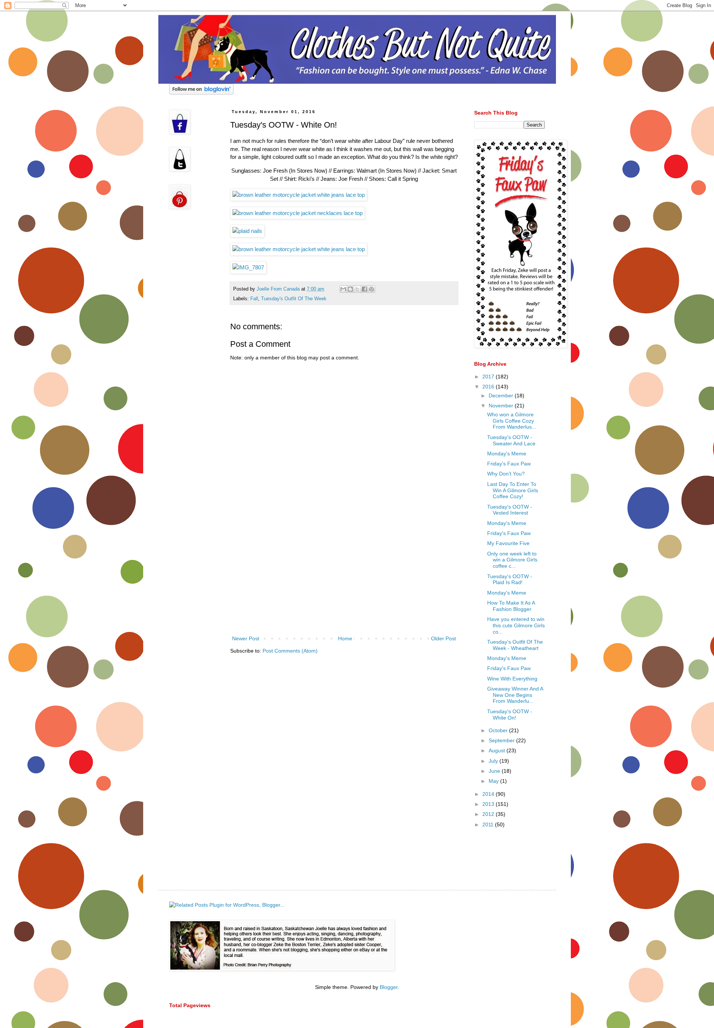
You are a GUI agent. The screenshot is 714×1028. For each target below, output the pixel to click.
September (502, 740)
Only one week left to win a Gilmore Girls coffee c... (512, 560)
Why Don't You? (506, 474)
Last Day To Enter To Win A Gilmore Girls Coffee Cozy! (512, 490)
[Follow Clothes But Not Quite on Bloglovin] (201, 93)
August (497, 750)
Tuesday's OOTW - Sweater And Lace (511, 440)
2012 (489, 814)
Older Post (443, 638)
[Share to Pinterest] (371, 289)
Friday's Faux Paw (509, 464)
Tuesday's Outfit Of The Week (294, 298)
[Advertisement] (344, 578)
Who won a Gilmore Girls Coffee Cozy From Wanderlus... (511, 420)
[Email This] (343, 289)
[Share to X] (357, 289)
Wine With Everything (512, 679)
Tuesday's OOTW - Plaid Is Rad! (509, 579)
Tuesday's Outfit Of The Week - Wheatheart (515, 645)
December (502, 395)
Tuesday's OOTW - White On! (509, 714)
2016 (489, 387)
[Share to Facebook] (364, 289)
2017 (489, 377)
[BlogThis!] (350, 289)
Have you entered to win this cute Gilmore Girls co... (516, 625)
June (495, 771)
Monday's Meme (506, 454)
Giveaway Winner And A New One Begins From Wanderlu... (515, 695)
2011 (488, 824)
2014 (489, 794)
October (499, 730)
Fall (254, 298)
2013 (489, 804)
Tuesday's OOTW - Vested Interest (509, 510)
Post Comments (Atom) (290, 651)
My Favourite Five (508, 543)
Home (345, 638)
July (494, 761)
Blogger (389, 987)
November (502, 406)
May (494, 781)
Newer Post (245, 638)
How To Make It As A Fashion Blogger (511, 606)
